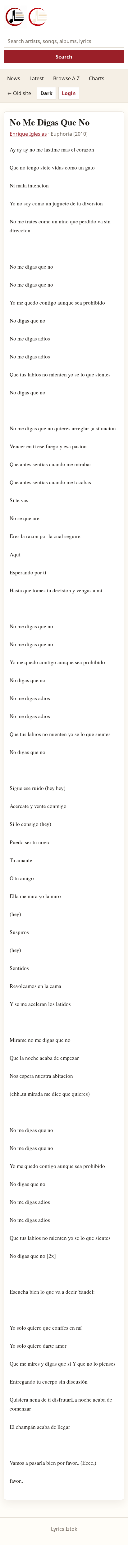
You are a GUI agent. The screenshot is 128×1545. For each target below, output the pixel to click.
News (13, 78)
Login (69, 93)
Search (64, 56)
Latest (37, 78)
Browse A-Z (66, 78)
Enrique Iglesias (28, 133)
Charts (96, 78)
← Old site (19, 93)
